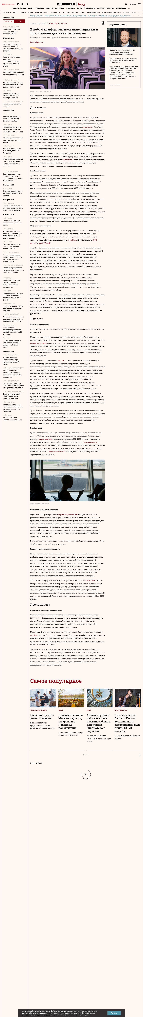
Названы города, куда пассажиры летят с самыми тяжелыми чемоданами (11, 283)
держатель (90, 580)
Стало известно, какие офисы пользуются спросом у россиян (11, 396)
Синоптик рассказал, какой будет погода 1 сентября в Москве (11, 95)
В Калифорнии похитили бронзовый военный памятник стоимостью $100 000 (13, 296)
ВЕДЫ (15, 12)
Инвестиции (59, 8)
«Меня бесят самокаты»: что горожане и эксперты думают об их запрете (13, 208)
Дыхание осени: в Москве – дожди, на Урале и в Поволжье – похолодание (13, 129)
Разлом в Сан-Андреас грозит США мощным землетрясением (11, 246)
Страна (82, 12)
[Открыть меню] (139, 4)
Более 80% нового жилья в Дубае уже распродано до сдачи (13, 308)
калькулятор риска (38, 343)
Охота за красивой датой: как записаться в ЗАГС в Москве (13, 193)
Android (33, 243)
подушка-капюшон (57, 451)
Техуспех (126, 12)
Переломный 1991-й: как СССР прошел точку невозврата (65, 16)
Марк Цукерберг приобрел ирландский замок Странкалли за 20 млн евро (12, 331)
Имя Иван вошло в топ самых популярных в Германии (12, 151)
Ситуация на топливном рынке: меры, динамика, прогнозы (109, 16)
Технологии (70, 8)
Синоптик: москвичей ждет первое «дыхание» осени (12, 223)
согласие (56, 1013)
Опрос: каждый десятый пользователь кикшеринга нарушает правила (13, 270)
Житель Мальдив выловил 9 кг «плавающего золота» (13, 73)
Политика (100, 8)
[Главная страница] (71, 4)
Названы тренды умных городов (12, 105)
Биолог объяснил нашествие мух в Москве (12, 419)
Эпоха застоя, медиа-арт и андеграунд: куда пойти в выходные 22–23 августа (13, 319)
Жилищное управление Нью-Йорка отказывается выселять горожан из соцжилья (13, 408)
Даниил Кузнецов (36, 42)
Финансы (49, 8)
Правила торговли (26, 12)
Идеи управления (41, 12)
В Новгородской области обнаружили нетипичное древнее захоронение (13, 85)
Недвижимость (89, 8)
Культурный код (121, 710)
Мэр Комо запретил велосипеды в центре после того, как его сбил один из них (12, 373)
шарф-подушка (45, 439)
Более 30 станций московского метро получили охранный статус (11, 361)
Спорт (134, 12)
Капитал (75, 12)
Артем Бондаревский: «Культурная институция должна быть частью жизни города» (12, 234)
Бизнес (30, 8)
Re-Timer (34, 635)
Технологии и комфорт (57, 24)
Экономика (40, 8)
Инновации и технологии (111, 12)
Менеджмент (121, 8)
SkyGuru (61, 361)
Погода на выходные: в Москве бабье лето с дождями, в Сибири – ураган (12, 343)
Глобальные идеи (19, 8)
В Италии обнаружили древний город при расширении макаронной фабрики (13, 47)
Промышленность (93, 12)
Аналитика (66, 12)
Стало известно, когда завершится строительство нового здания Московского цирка (12, 61)
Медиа (79, 8)
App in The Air (44, 243)
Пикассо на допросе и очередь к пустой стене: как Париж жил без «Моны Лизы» (12, 258)
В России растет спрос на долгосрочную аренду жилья (13, 140)
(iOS (95, 240)
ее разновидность (89, 442)
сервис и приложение (67, 514)
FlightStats (71, 240)
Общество (110, 8)
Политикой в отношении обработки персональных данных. (69, 1015)
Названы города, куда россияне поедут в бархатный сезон (11, 31)
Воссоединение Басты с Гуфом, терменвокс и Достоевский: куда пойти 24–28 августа (13, 177)
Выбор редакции (36, 16)
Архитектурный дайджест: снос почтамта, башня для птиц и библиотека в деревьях (13, 162)
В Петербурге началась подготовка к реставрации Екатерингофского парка (13, 385)
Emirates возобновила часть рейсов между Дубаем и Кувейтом (11, 118)
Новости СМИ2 (36, 763)
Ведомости (7, 12)
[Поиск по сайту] (126, 4)
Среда (60, 710)
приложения (67, 160)
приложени (87, 127)
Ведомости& (55, 12)
